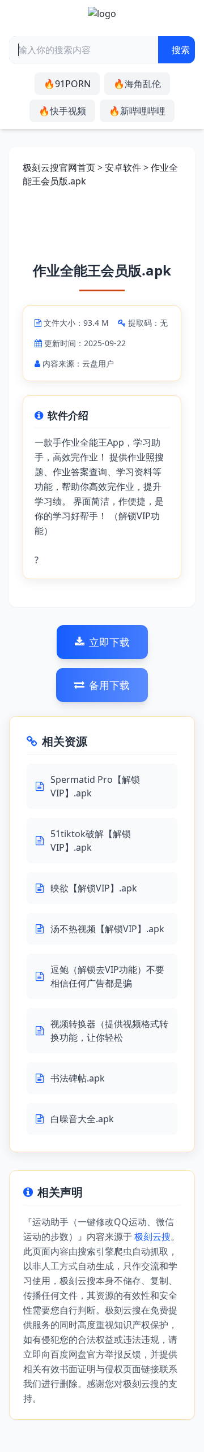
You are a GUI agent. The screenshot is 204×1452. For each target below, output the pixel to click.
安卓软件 (123, 167)
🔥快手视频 (62, 111)
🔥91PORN (67, 83)
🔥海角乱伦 (137, 83)
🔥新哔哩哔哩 (137, 111)
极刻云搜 (152, 1236)
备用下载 (109, 685)
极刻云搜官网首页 (59, 167)
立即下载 (109, 642)
